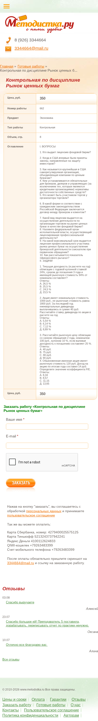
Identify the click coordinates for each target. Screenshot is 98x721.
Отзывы (79, 699)
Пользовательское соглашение (51, 710)
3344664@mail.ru (31, 48)
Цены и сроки (14, 699)
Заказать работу (16, 705)
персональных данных (43, 511)
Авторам (71, 715)
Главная (6, 66)
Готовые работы (31, 66)
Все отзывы (10, 659)
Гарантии (58, 699)
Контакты (10, 710)
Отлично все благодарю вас (27, 644)
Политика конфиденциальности (30, 715)
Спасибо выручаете (20, 602)
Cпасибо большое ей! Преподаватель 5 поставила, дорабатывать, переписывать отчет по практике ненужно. (47, 623)
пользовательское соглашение (31, 515)
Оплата (38, 699)
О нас (76, 705)
